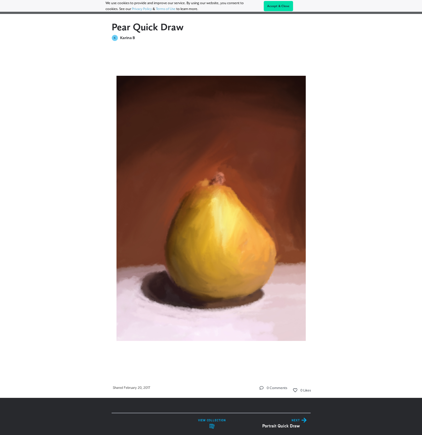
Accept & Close (278, 6)
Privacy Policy (142, 9)
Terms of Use (166, 9)
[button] (262, 388)
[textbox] (211, 207)
